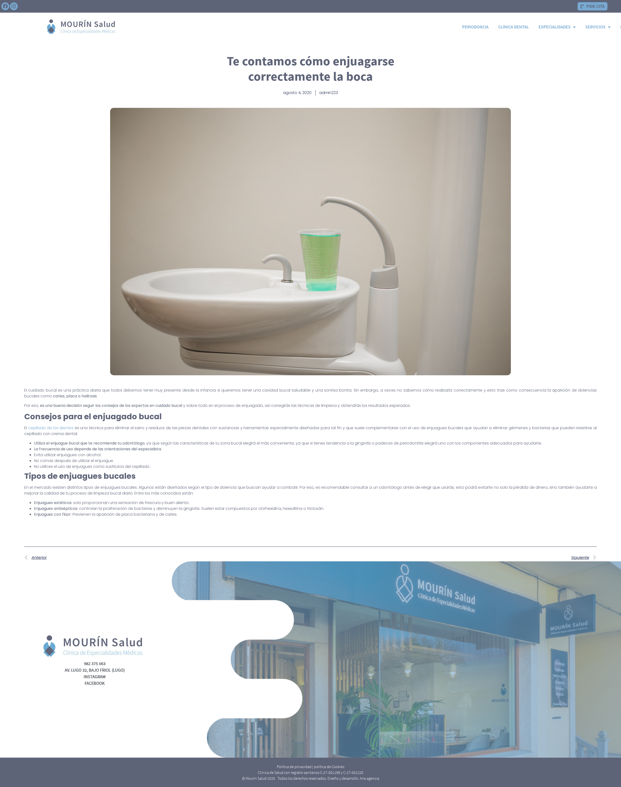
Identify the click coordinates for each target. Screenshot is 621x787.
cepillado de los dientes (51, 428)
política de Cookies (329, 766)
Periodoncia (475, 27)
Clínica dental (513, 27)
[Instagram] (14, 6)
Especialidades (555, 27)
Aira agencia (369, 778)
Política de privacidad (294, 766)
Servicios (595, 27)
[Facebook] (5, 6)
